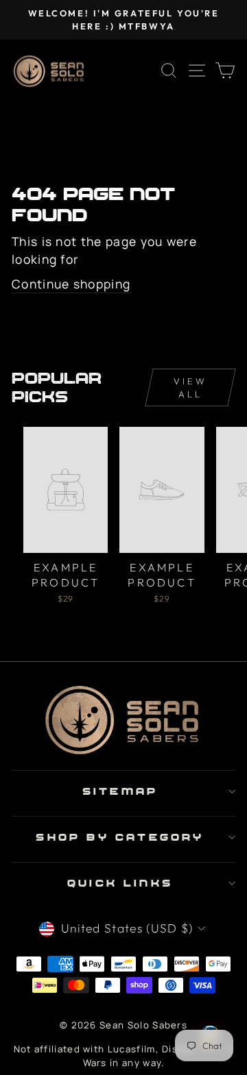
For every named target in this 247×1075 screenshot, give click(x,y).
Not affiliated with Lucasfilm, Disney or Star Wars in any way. (124, 1056)
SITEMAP (120, 791)
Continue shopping (71, 283)
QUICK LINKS (120, 882)
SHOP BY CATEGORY (120, 836)
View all (190, 387)
